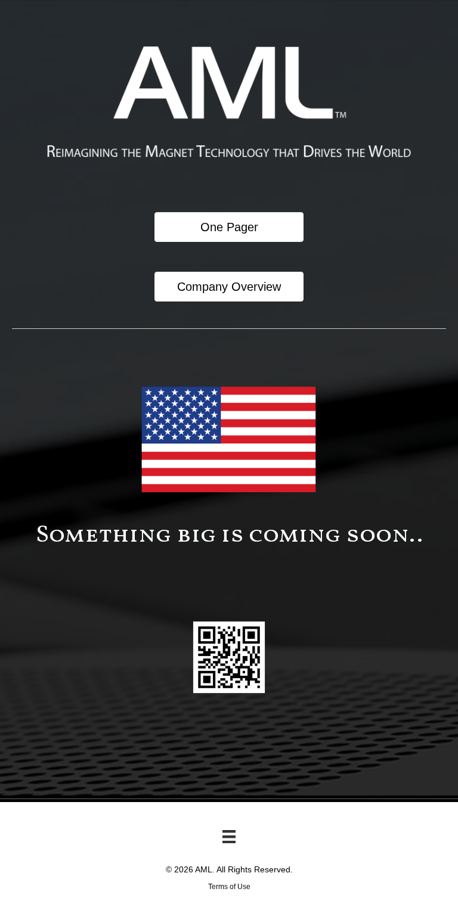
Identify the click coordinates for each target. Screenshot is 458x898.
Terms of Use (229, 887)
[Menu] (229, 837)
